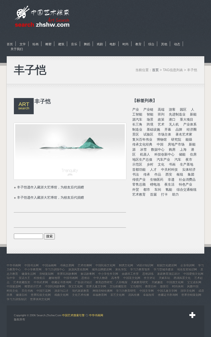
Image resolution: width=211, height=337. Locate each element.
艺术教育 (139, 194)
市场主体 (164, 134)
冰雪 (143, 149)
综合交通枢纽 (187, 189)
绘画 (35, 44)
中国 (160, 144)
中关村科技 (169, 169)
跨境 (150, 124)
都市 (146, 189)
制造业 (137, 129)
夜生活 (169, 184)
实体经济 (189, 169)
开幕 (167, 129)
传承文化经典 (142, 144)
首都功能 (139, 169)
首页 (10, 44)
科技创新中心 (164, 154)
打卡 (164, 194)
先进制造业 (177, 114)
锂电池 (155, 184)
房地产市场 (176, 144)
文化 (161, 164)
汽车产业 (163, 159)
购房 (172, 149)
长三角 (137, 124)
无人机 (174, 124)
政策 (161, 119)
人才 (153, 169)
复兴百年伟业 (142, 139)
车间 (157, 189)
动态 (177, 44)
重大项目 (186, 119)
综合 (151, 44)
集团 (191, 174)
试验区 (148, 134)
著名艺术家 (183, 134)
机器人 (145, 154)
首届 (153, 194)
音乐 (74, 44)
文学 (23, 44)
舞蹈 (87, 44)
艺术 (161, 124)
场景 (150, 119)
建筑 (61, 44)
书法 (135, 174)
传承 (146, 174)
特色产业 (185, 184)
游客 (172, 109)
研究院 (176, 139)
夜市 (189, 159)
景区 (135, 134)
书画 (172, 164)
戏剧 (100, 44)
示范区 (137, 164)
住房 (193, 154)
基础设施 (153, 129)
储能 (182, 154)
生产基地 (186, 164)
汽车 (177, 159)
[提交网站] (192, 315)
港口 (172, 119)
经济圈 (192, 129)
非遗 (171, 179)
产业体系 (190, 124)
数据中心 (157, 149)
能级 (189, 139)
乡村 (150, 164)
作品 (157, 174)
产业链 (148, 109)
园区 (183, 109)
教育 (138, 44)
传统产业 (139, 179)
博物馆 (162, 139)
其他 (164, 44)
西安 (168, 174)
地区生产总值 (142, 159)
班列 (161, 114)
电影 (113, 44)
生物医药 (156, 179)
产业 (135, 109)
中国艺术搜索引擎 (73, 315)
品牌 (178, 129)
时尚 (125, 44)
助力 (175, 194)
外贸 (135, 189)
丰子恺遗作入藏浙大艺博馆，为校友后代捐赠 (50, 187)
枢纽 (180, 174)
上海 (183, 149)
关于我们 (17, 49)
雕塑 (48, 44)
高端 (161, 109)
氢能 (168, 189)
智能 (150, 114)
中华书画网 (96, 315)
